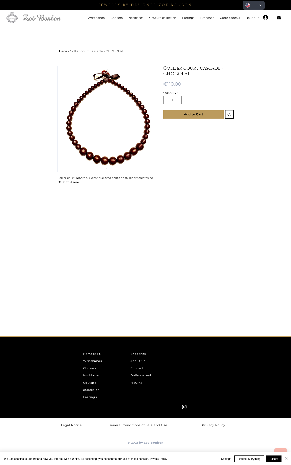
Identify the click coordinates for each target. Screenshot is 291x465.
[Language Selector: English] (254, 5)
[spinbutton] (172, 100)
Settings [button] (226, 459)
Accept (274, 459)
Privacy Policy (158, 459)
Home (62, 51)
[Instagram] (184, 407)
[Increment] (178, 100)
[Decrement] (166, 100)
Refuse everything (249, 459)
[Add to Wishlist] (229, 114)
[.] (267, 17)
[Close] (286, 458)
